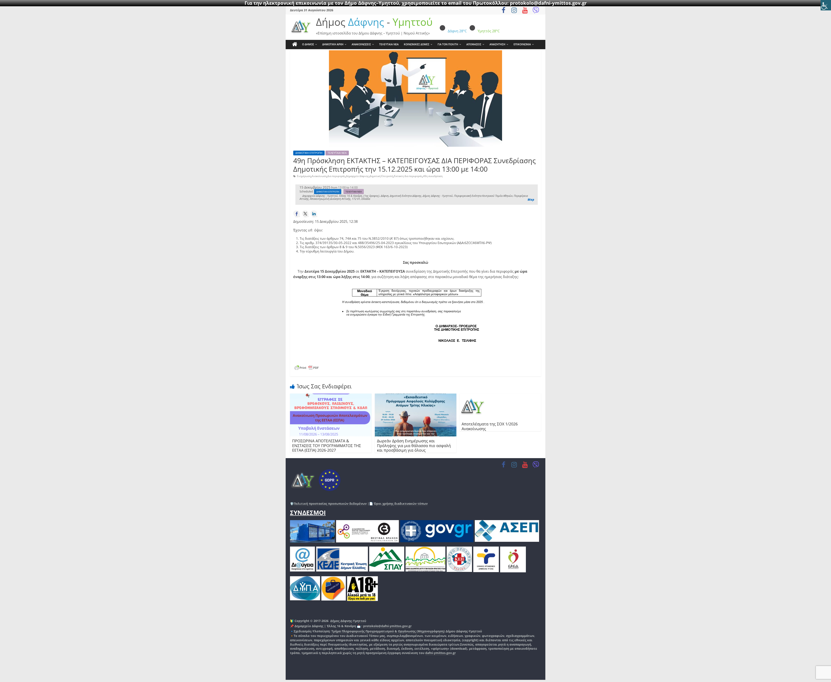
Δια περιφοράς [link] (336, 176)
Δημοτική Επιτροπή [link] (381, 176)
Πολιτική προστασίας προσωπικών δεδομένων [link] (330, 503)
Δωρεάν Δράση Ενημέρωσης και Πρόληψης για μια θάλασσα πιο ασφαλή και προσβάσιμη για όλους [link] (414, 445)
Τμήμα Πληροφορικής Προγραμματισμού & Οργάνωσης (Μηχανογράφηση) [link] (388, 631)
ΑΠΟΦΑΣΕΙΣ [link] (473, 44)
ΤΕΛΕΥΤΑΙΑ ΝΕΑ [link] (389, 44)
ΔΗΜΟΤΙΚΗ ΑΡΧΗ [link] (332, 44)
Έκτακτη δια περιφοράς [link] (408, 176)
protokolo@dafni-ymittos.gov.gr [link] (387, 626)
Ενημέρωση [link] (304, 176)
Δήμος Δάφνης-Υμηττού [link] (348, 621)
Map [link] (531, 199)
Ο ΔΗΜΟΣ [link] (308, 44)
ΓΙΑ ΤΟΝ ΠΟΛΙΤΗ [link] (448, 44)
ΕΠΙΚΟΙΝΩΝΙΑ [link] (522, 44)
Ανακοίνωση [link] (319, 176)
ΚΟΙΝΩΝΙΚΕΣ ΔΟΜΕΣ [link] (416, 44)
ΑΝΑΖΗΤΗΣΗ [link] (497, 44)
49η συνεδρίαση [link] (433, 176)
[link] (826, 5)
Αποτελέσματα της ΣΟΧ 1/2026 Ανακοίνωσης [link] (490, 426)
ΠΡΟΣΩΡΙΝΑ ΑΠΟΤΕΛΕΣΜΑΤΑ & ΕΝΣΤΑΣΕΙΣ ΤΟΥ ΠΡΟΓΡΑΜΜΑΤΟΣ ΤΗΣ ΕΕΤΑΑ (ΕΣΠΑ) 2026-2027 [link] (326, 445)
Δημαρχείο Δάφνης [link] (357, 176)
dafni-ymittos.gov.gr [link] (440, 653)
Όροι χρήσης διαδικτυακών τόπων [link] (400, 503)
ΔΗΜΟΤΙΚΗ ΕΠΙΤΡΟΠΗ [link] (308, 153)
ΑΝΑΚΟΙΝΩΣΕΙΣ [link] (361, 44)
